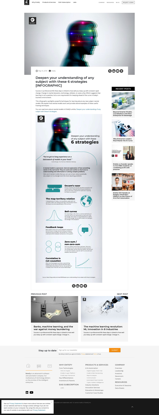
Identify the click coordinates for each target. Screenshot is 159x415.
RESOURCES (110, 2)
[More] (121, 71)
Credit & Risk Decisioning (95, 373)
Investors (118, 373)
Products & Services (49, 2)
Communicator (91, 378)
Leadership (119, 371)
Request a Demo (128, 2)
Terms (95, 354)
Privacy (83, 354)
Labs (74, 2)
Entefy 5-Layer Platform (67, 373)
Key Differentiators (66, 378)
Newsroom (119, 376)
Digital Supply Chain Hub (94, 370)
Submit (115, 350)
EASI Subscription (64, 2)
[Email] (117, 71)
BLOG (117, 2)
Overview (118, 368)
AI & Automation (91, 368)
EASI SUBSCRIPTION (69, 385)
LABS (62, 388)
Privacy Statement (15, 403)
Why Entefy (36, 2)
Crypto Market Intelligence (95, 382)
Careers (118, 379)
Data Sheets (119, 388)
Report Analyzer (92, 375)
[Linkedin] (113, 71)
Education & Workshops (94, 390)
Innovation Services (92, 387)
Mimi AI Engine (65, 370)
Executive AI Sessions (123, 385)
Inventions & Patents (67, 380)
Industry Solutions (92, 385)
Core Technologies (66, 368)
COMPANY (102, 2)
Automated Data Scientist (95, 380)
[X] (110, 71)
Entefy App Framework (67, 375)
